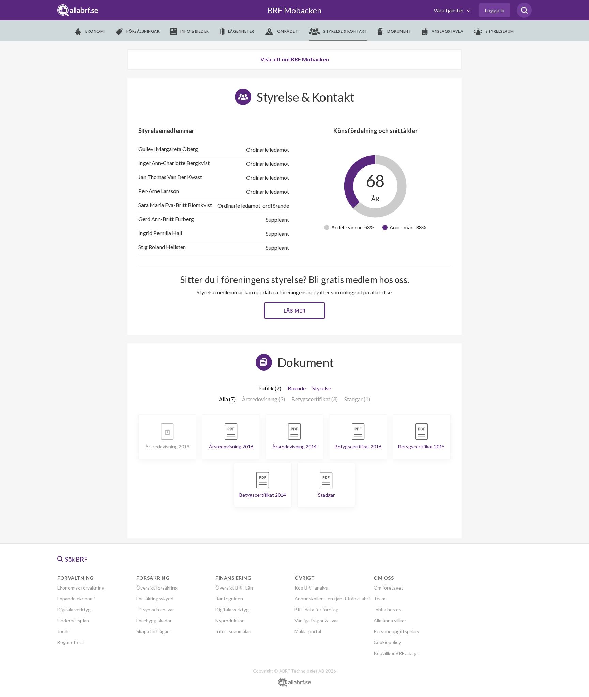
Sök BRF (76, 559)
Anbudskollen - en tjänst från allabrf (332, 598)
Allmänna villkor (390, 620)
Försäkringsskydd (154, 598)
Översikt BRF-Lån (234, 588)
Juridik (64, 631)
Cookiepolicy (387, 642)
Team (380, 598)
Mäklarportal (307, 631)
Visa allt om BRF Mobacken (294, 59)
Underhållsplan (73, 620)
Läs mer (295, 311)
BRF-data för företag (316, 609)
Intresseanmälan (233, 631)
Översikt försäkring (157, 588)
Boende (297, 388)
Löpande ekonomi (76, 598)
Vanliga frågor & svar (316, 620)
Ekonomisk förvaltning (80, 588)
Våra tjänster (449, 10)
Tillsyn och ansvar (155, 609)
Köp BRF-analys (311, 588)
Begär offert (70, 642)
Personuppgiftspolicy (396, 631)
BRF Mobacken (295, 10)
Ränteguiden (229, 598)
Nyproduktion (230, 620)
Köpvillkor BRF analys (396, 653)
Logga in (494, 10)
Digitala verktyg (74, 609)
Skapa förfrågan (153, 631)
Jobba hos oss (389, 609)
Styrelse (321, 388)
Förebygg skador (154, 620)
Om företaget (388, 588)
